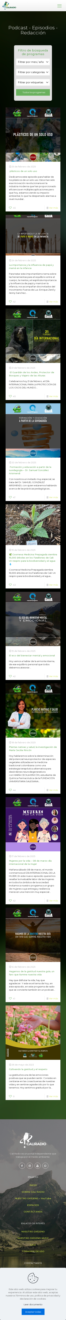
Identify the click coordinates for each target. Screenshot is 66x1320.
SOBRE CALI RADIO (33, 1191)
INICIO (33, 1185)
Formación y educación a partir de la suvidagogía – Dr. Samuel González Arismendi (30, 470)
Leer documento (33, 1304)
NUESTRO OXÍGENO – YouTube (33, 1198)
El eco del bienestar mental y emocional (32, 655)
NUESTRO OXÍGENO (33, 1231)
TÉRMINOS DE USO (33, 1251)
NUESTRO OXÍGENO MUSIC (33, 1238)
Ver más (53, 207)
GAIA (33, 1244)
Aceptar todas (33, 1311)
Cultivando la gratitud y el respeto (28, 1069)
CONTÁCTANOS (33, 1211)
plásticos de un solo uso (23, 171)
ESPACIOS (33, 1205)
